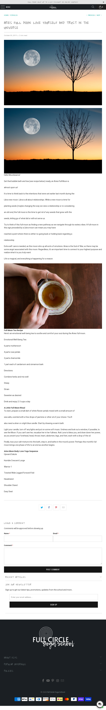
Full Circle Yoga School (56, 692)
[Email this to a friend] (63, 507)
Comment (8, 545)
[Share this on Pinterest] (56, 507)
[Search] (93, 7)
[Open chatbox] (100, 704)
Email (56, 533)
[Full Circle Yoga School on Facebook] (43, 680)
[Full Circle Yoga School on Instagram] (58, 680)
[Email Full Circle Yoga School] (62, 680)
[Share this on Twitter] (42, 507)
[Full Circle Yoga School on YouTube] (48, 680)
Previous (91, 15)
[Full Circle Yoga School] (53, 7)
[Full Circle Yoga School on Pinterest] (53, 680)
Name (7, 533)
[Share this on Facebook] (49, 507)
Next (98, 15)
